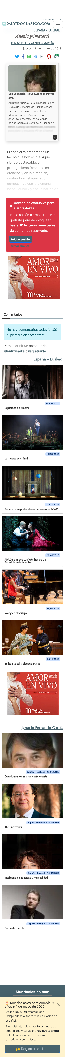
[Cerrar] (59, 1005)
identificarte (14, 351)
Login (58, 19)
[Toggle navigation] (58, 24)
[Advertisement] (32, 8)
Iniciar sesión (20, 239)
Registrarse (48, 19)
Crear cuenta (20, 246)
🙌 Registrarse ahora (33, 1049)
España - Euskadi (47, 30)
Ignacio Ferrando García (32, 43)
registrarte (37, 351)
